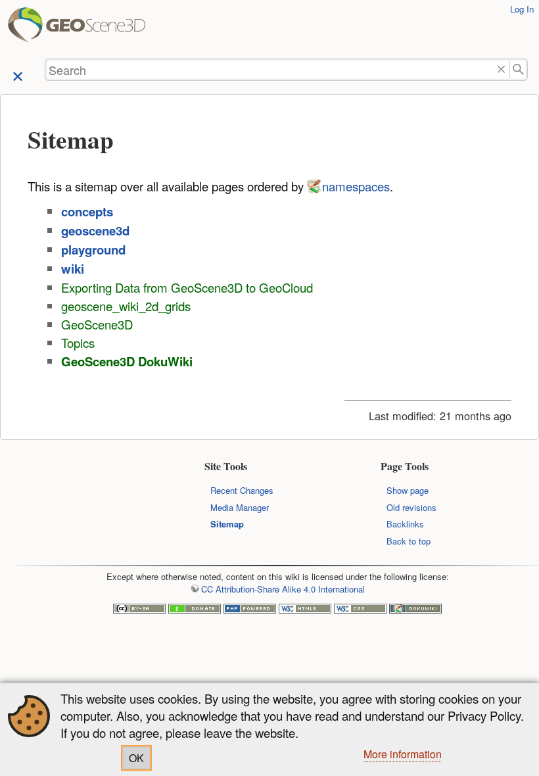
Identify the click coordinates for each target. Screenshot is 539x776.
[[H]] (27, 29)
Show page (408, 490)
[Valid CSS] (360, 610)
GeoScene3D (97, 324)
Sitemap (227, 524)
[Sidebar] (18, 75)
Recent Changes (241, 490)
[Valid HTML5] (305, 610)
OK (136, 757)
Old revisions (411, 507)
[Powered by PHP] (249, 610)
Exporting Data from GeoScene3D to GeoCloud (187, 287)
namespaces (356, 186)
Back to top (409, 541)
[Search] (519, 70)
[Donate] (194, 610)
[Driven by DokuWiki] (415, 610)
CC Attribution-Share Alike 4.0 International (282, 589)
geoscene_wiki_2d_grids (126, 305)
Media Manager (239, 507)
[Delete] (501, 70)
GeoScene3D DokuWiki (127, 361)
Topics (78, 342)
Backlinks (405, 524)
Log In (522, 9)
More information (402, 754)
